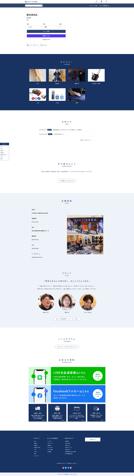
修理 (1, 158)
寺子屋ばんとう (92, 439)
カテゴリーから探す (93, 5)
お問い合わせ (68, 449)
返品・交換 (67, 445)
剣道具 (2, 150)
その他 (57, 102)
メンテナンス (36, 455)
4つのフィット (50, 443)
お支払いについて (68, 447)
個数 (60, 24)
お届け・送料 (67, 443)
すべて (2, 146)
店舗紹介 (49, 445)
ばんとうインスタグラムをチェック (67, 347)
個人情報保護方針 (69, 453)
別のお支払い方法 (46, 39)
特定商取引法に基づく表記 (70, 451)
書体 (44, 24)
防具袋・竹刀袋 (3, 154)
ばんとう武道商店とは (104, 5)
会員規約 (67, 441)
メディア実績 (50, 449)
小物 (1, 156)
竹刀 (1, 148)
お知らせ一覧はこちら (85, 139)
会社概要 (49, 451)
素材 (28, 24)
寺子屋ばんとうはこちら (67, 181)
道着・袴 (2, 152)
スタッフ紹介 (50, 447)
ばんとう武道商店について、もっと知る (67, 319)
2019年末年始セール (58, 134)
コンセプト (50, 441)
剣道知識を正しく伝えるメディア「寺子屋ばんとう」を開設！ (67, 130)
